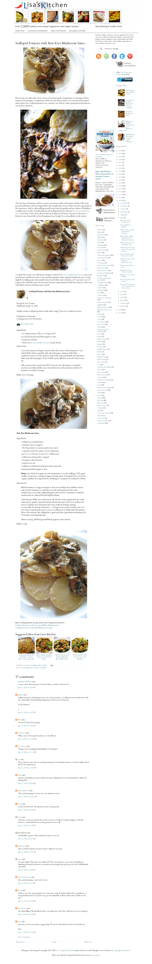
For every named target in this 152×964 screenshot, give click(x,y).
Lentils (99, 342)
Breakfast (100, 276)
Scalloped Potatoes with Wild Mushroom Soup (33, 628)
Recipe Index (19, 31)
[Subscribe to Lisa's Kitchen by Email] (106, 58)
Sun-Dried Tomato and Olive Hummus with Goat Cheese (127, 286)
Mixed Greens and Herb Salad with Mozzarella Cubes (62, 657)
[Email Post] (51, 665)
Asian (99, 243)
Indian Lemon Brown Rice (127, 266)
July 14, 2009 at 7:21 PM (26, 883)
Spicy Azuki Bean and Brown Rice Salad (127, 255)
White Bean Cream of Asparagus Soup (127, 244)
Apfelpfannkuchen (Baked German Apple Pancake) (130, 138)
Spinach (99, 398)
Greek (99, 319)
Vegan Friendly (102, 421)
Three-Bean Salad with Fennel (127, 280)
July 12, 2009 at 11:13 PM (27, 752)
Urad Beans (101, 418)
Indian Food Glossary (58, 31)
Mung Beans (101, 357)
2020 (120, 168)
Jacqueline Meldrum (25, 681)
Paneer (99, 370)
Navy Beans (101, 362)
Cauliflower (101, 285)
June (122, 292)
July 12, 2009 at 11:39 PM (27, 768)
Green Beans (101, 322)
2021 (120, 165)
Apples (99, 237)
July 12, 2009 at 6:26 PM (26, 687)
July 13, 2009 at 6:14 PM (26, 825)
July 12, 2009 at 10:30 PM (27, 739)
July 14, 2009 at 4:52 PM (26, 870)
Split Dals (100, 400)
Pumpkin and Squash (103, 380)
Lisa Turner (27, 665)
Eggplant (100, 305)
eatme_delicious (23, 791)
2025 (120, 154)
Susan (20, 890)
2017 (120, 177)
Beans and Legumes (103, 255)
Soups (99, 393)
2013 (120, 189)
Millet (99, 352)
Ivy (19, 759)
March (122, 300)
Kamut (99, 336)
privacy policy (95, 955)
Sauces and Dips (102, 390)
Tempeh (100, 408)
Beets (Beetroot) (102, 258)
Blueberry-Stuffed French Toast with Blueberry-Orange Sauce (126, 125)
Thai (98, 411)
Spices (99, 395)
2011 (120, 195)
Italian (99, 334)
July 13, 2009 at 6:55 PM (26, 839)
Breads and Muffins (103, 273)
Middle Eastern (102, 349)
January (123, 306)
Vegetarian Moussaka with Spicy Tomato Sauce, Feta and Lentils (26, 657)
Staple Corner (101, 406)
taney (19, 859)
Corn (99, 293)
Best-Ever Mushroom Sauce (129, 113)
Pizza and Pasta (102, 375)
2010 (120, 198)
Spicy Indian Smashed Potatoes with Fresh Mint (44, 657)
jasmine (20, 695)
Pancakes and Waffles (104, 367)
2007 (120, 313)
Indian (99, 327)
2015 (120, 183)
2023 (120, 160)
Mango (99, 344)
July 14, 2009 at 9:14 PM (26, 914)
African (99, 230)
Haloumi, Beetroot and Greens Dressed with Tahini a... (127, 249)
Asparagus (100, 245)
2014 (120, 186)
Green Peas (101, 324)
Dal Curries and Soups (104, 298)
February (123, 303)
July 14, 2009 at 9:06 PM (26, 901)
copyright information (122, 950)
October (123, 209)
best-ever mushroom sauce (71, 275)
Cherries (100, 288)
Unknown (21, 733)
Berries (99, 260)
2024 (120, 157)
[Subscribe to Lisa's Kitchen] (98, 58)
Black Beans (101, 268)
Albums (99, 232)
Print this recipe (27, 324)
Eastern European (102, 302)
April (122, 297)
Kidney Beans (101, 339)
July (121, 218)
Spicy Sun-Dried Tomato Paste (125, 221)
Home (54, 942)
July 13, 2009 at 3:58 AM (27, 783)
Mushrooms (29, 668)
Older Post (88, 942)
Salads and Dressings (103, 388)
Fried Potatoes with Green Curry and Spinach (80, 657)
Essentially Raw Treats (104, 310)
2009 (120, 201)
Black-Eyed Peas (102, 271)
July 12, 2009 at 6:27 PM (26, 712)
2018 (120, 174)
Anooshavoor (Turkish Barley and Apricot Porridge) (130, 103)
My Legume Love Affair (77, 31)
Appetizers (100, 235)
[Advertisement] (102, 94)
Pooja (20, 804)
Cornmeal (100, 295)
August (122, 215)
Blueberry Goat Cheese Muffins (127, 276)
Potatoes (36, 668)
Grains (99, 317)
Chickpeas (100, 290)
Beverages (100, 263)
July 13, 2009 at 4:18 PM (26, 810)
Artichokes (100, 240)
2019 (120, 171)
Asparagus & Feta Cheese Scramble (126, 271)
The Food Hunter (24, 877)
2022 (120, 162)
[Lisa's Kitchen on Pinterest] (130, 58)
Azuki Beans (101, 250)
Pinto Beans (101, 372)
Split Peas (100, 403)
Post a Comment (24, 937)
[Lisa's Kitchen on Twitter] (122, 58)
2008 (120, 310)
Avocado (100, 248)
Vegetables (42, 668)
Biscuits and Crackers (104, 265)
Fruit (98, 314)
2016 (120, 180)
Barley (99, 253)
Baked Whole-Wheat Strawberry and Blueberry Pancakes (127, 238)
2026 (120, 151)
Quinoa (99, 382)
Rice (98, 385)
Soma (19, 817)
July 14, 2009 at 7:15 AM (27, 852)
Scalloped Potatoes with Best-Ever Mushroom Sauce (127, 260)
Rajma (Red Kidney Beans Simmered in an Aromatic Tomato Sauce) (104, 175)
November (124, 206)
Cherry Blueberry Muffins (125, 226)
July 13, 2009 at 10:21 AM (27, 797)
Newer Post (20, 942)
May (122, 294)
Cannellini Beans (102, 283)
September (124, 212)
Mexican (100, 347)
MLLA (99, 354)
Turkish (99, 416)
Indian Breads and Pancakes (103, 330)
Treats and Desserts (103, 413)
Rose (19, 921)
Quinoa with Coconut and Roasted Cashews (127, 231)
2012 (120, 192)
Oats (98, 365)
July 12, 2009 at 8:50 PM (26, 726)
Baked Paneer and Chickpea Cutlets (130, 92)
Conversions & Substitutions (38, 31)
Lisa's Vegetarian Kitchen (65, 950)
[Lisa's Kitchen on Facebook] (114, 58)
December (124, 203)
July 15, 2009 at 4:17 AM (27, 932)
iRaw (19, 720)
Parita (20, 775)
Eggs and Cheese (102, 307)
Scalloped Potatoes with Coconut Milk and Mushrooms (37, 625)
